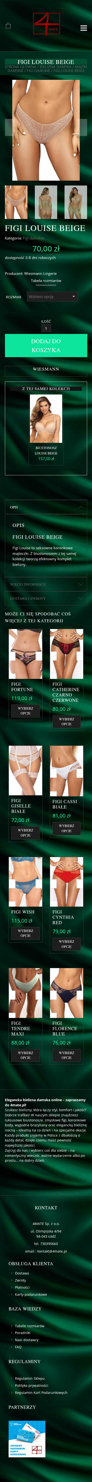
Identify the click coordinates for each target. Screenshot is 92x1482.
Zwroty (20, 1280)
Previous (10, 127)
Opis (14, 507)
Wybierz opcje (25, 711)
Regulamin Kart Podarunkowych (41, 1392)
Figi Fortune (22, 686)
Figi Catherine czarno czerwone (66, 692)
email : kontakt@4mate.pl (46, 1251)
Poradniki (22, 1332)
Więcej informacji (28, 584)
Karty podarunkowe (31, 1294)
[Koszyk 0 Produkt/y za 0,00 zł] (6, 26)
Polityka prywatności (31, 1385)
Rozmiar (13, 297)
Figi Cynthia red (63, 917)
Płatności (22, 1287)
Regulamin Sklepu (30, 1378)
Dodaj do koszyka (46, 345)
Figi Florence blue (65, 1028)
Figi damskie (38, 70)
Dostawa (22, 1273)
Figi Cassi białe (65, 804)
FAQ (18, 1347)
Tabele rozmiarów (29, 1326)
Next (82, 127)
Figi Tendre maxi (20, 1028)
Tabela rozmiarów (46, 280)
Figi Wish (23, 912)
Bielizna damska (56, 66)
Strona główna (20, 66)
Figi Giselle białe (21, 806)
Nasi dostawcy (27, 1339)
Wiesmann (33, 273)
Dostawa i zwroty (28, 598)
